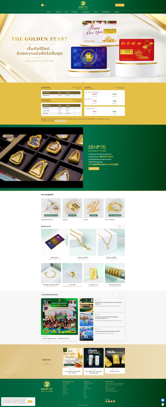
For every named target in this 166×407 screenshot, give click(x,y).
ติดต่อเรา (117, 12)
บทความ (96, 12)
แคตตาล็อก (75, 12)
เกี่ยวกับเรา (58, 12)
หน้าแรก (49, 12)
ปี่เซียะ (85, 394)
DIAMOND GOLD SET (88, 383)
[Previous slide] (43, 209)
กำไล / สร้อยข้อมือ (87, 388)
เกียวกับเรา (65, 385)
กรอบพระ (86, 396)
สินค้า (66, 12)
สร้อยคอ (85, 386)
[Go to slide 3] (83, 81)
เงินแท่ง (85, 397)
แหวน (85, 390)
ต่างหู (85, 393)
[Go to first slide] (123, 209)
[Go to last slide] (43, 275)
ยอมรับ (30, 401)
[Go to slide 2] (82, 81)
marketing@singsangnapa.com (112, 391)
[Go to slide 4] (84, 81)
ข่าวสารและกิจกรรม (66, 383)
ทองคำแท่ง (86, 385)
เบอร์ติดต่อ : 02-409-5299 (110, 388)
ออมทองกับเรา (86, 12)
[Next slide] (123, 275)
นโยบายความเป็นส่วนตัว (83, 405)
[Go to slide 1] (81, 81)
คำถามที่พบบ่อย (106, 12)
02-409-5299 (61, 121)
